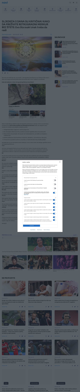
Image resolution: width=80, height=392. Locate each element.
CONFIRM (31, 225)
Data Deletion (32, 229)
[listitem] (40, 177)
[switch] (54, 180)
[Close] (60, 162)
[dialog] (40, 196)
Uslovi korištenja (47, 229)
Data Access (39, 229)
